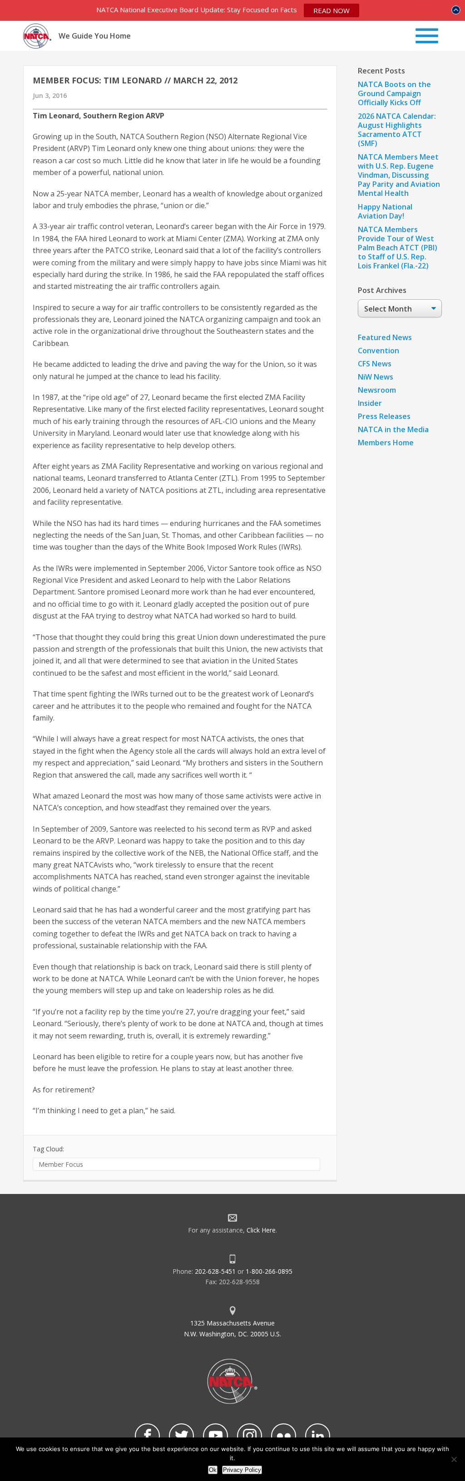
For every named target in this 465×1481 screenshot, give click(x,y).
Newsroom (377, 390)
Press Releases (384, 416)
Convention (378, 351)
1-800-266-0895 (269, 1271)
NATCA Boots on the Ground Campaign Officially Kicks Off (394, 93)
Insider (370, 403)
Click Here (261, 1230)
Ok (213, 1469)
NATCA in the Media (393, 429)
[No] (453, 1459)
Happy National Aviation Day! (385, 211)
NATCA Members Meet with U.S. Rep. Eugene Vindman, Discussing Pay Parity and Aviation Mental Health (399, 175)
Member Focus (61, 1164)
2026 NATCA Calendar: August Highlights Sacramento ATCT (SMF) (397, 129)
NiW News (375, 377)
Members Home (386, 443)
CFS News (374, 364)
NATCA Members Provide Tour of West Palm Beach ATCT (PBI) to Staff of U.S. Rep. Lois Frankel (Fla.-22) (397, 247)
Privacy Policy (242, 1469)
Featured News (385, 337)
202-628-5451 (215, 1271)
